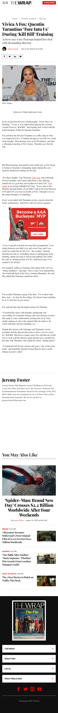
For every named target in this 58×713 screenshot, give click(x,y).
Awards (5, 551)
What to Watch (9, 574)
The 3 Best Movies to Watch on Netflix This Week (17, 579)
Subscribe (49, 2)
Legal (7, 669)
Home (15, 18)
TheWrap (9, 649)
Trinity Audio (27, 112)
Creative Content (28, 18)
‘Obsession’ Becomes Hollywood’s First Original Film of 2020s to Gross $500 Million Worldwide (16, 537)
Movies (42, 18)
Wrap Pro (10, 659)
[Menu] (5, 2)
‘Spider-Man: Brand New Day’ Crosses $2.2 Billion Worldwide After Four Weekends (29, 507)
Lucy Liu (36, 177)
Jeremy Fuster (13, 49)
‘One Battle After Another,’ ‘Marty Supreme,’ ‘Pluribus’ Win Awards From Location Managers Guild (16, 559)
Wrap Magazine (13, 679)
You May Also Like (20, 455)
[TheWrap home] (21, 2)
